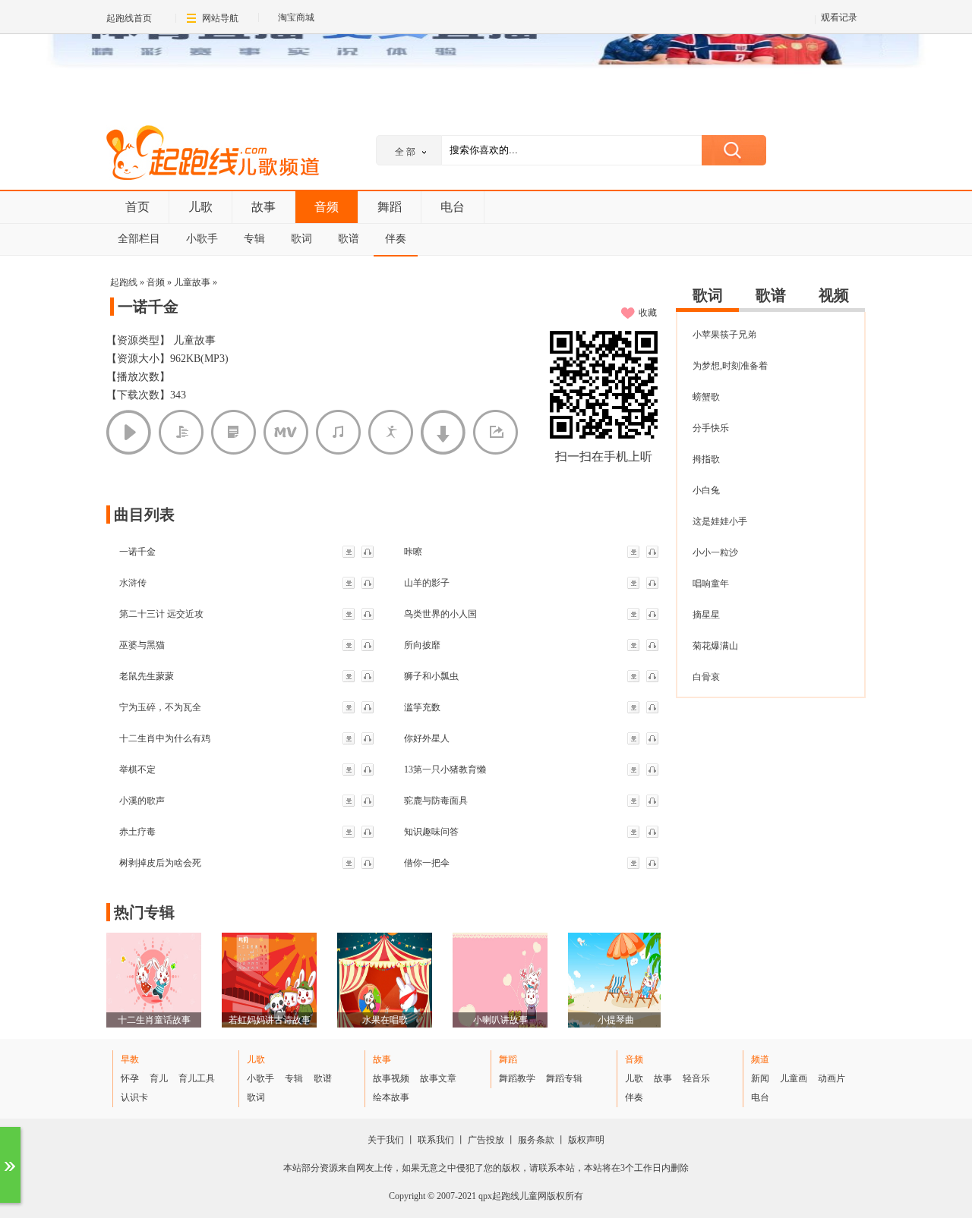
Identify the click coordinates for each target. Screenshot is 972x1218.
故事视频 (391, 1078)
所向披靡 (422, 645)
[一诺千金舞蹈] (390, 432)
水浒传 (133, 583)
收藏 (648, 312)
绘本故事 (391, 1097)
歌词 (301, 238)
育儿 (159, 1078)
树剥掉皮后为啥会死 (160, 863)
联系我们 (436, 1140)
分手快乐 (711, 428)
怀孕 (130, 1078)
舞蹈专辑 (564, 1078)
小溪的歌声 (142, 800)
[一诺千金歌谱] (233, 432)
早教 (130, 1059)
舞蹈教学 (517, 1078)
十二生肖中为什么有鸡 (164, 738)
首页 (137, 206)
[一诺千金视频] (286, 432)
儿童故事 (192, 282)
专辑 (254, 238)
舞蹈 (389, 206)
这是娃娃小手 (720, 521)
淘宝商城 (296, 17)
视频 (834, 295)
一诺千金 (137, 551)
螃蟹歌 (706, 397)
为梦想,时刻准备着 (730, 365)
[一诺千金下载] (443, 432)
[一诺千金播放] (128, 432)
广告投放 (486, 1140)
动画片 (831, 1078)
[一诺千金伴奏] (338, 432)
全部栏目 (139, 238)
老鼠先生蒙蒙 (146, 676)
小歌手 (202, 238)
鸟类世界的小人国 (440, 614)
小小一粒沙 (715, 552)
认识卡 (134, 1097)
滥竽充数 (422, 707)
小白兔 (706, 490)
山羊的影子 (427, 583)
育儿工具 (196, 1078)
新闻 (760, 1078)
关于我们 (386, 1140)
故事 (263, 206)
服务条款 (536, 1140)
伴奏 (395, 238)
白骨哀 (706, 677)
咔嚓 (413, 551)
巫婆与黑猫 (142, 645)
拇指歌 (706, 459)
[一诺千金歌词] (181, 432)
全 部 (405, 151)
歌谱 (348, 238)
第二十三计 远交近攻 (161, 614)
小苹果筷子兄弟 (724, 334)
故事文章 (438, 1078)
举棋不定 (137, 769)
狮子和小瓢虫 (431, 676)
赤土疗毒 (137, 831)
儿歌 (200, 206)
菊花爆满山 (715, 645)
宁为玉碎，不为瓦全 (160, 707)
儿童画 (793, 1078)
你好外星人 (427, 738)
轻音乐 (696, 1078)
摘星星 (706, 614)
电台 (452, 206)
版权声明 (586, 1140)
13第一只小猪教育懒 (445, 769)
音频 (326, 206)
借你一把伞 (427, 863)
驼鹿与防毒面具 (436, 800)
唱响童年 (711, 583)
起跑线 (212, 154)
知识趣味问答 (431, 831)
